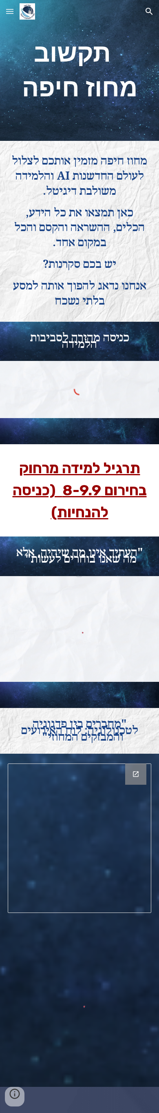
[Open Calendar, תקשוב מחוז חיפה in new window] (135, 774)
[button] (10, 11)
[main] (79, 70)
